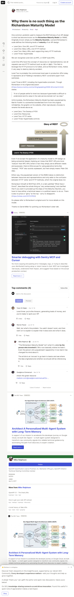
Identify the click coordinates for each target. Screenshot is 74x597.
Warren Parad (21, 325)
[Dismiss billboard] (71, 567)
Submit (19, 301)
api (36, 29)
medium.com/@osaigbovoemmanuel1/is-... (33, 378)
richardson (16, 29)
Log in (55, 2)
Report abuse (47, 387)
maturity (25, 29)
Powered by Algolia (42, 2)
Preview (28, 301)
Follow (40, 464)
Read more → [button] (17, 276)
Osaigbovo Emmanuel (24, 372)
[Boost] (3, 65)
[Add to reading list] (3, 59)
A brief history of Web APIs (17, 508)
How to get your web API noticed (20, 501)
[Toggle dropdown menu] (67, 212)
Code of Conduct (35, 387)
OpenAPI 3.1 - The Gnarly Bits (18, 494)
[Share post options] (3, 71)
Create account (65, 2)
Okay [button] (5, 593)
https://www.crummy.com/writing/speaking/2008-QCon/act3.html (37, 87)
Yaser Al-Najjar (22, 308)
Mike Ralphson (21, 10)
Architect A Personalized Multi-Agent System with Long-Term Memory (39, 430)
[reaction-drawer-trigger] (3, 44)
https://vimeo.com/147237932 (23, 196)
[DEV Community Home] (3, 2)
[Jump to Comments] (3, 51)
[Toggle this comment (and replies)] (13, 311)
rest (31, 29)
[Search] (8, 2)
